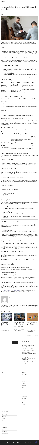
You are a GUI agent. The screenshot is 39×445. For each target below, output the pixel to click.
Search (15, 342)
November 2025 (25, 381)
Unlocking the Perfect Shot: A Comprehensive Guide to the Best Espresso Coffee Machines (28, 345)
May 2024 (23, 402)
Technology (4, 431)
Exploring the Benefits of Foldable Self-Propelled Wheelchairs (19, 323)
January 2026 (24, 376)
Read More (16, 332)
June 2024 (23, 400)
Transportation (5, 433)
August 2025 (24, 387)
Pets (3, 429)
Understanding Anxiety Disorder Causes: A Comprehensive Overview (32, 323)
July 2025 (23, 389)
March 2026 (24, 372)
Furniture (4, 420)
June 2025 (23, 391)
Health (2, 14)
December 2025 (24, 379)
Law (3, 425)
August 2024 (24, 398)
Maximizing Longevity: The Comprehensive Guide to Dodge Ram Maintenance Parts (28, 358)
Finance (3, 418)
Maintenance (4, 427)
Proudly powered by (11, 442)
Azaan (3, 2)
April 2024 (23, 404)
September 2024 (25, 396)
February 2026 (24, 374)
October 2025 (24, 383)
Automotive (4, 414)
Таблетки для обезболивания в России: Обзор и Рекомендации (5, 323)
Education (4, 416)
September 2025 (25, 385)
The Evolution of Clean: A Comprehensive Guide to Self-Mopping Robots (29, 353)
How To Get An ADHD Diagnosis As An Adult (11, 290)
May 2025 (23, 394)
